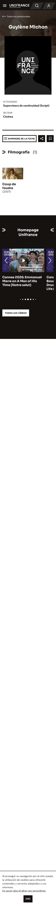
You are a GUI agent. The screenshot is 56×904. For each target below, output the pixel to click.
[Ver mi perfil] (48, 5)
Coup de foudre (9, 186)
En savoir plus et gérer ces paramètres (24, 890)
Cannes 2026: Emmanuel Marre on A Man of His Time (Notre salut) (22, 281)
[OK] (28, 898)
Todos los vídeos (16, 312)
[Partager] (41, 138)
